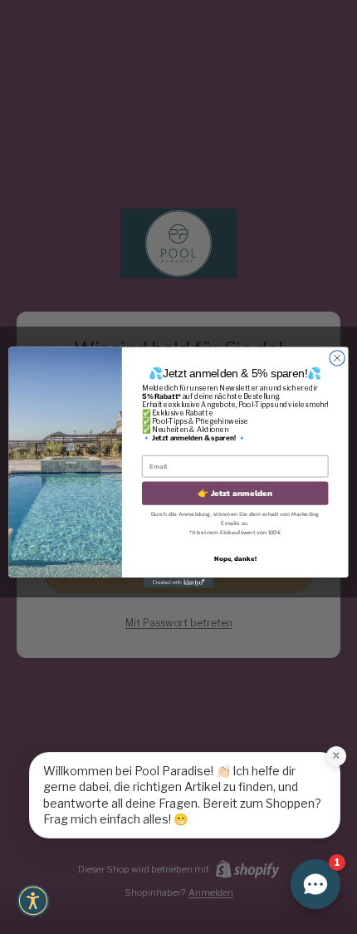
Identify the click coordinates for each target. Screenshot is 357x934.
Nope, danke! (235, 558)
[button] (33, 900)
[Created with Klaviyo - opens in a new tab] (178, 582)
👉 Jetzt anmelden (235, 492)
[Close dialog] (337, 357)
